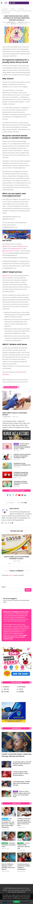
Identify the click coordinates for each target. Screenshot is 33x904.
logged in (10, 575)
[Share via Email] (25, 502)
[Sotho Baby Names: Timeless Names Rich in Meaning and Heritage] (6, 784)
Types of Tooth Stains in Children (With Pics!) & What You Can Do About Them (21, 794)
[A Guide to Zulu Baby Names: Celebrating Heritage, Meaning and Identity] (16, 742)
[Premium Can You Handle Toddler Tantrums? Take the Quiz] (24, 836)
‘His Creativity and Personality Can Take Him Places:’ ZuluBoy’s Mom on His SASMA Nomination (8, 823)
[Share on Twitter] (22, 502)
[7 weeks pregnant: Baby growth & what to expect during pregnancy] (6, 774)
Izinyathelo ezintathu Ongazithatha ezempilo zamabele (21, 483)
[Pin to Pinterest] (24, 502)
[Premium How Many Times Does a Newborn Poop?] (9, 836)
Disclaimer (17, 890)
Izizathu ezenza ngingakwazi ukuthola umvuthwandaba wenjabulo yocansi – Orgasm (22, 446)
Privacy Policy (11, 890)
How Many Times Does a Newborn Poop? (9, 844)
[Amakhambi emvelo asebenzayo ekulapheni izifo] (7, 466)
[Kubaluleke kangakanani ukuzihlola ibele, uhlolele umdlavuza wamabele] (7, 475)
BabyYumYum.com (21, 888)
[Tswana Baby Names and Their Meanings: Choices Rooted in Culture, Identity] (6, 764)
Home (6, 9)
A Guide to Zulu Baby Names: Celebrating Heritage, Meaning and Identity (16, 755)
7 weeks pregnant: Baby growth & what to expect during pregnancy (20, 773)
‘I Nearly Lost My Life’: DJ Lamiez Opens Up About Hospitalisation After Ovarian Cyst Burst (24, 822)
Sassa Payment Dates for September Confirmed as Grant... (16, 558)
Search (4, 587)
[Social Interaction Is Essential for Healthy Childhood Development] (24, 857)
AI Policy (22, 890)
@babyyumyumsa (22, 246)
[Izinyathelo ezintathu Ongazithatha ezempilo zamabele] (7, 484)
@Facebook (20, 372)
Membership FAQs (21, 892)
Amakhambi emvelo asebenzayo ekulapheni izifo (22, 464)
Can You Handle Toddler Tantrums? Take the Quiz (23, 845)
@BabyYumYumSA (7, 251)
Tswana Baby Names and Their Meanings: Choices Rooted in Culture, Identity (22, 763)
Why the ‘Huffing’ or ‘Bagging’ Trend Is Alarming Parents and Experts (8, 866)
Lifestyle (13, 9)
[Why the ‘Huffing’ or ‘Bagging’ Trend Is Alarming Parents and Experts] (9, 857)
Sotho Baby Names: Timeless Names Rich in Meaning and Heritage (21, 783)
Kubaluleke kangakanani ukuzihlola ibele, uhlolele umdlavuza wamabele (21, 474)
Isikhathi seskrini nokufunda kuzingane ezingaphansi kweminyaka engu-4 (22, 456)
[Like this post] (19, 502)
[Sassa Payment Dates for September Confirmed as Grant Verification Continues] (16, 544)
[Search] (31, 3)
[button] (3, 549)
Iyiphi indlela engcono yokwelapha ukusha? (14, 413)
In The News (21, 9)
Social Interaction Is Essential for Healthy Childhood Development (23, 866)
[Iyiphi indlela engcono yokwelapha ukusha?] (16, 400)
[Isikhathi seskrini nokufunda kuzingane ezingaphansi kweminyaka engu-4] (7, 457)
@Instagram (5, 374)
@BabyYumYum (6, 246)
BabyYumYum (11, 22)
